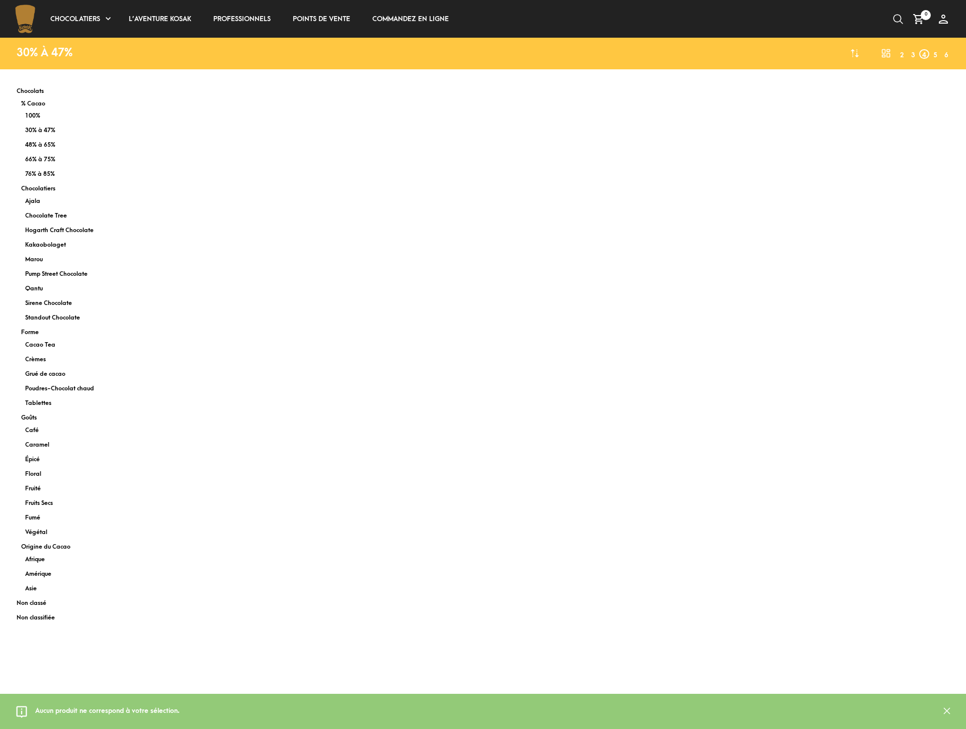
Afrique (35, 559)
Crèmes (35, 359)
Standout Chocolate (52, 318)
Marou (34, 259)
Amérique (38, 574)
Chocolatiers (75, 19)
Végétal (36, 532)
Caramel (37, 445)
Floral (33, 474)
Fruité (33, 488)
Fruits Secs (39, 503)
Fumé (32, 517)
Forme (30, 332)
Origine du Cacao (45, 547)
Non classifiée (36, 617)
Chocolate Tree (46, 216)
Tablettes (38, 403)
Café (32, 430)
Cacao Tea (40, 345)
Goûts (29, 417)
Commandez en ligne (410, 19)
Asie (31, 588)
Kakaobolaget (45, 245)
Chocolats (30, 91)
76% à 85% (40, 174)
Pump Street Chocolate (56, 274)
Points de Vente (321, 19)
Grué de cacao (45, 374)
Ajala (32, 201)
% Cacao (33, 103)
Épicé (32, 459)
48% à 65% (40, 145)
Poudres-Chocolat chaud (59, 388)
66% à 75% (40, 159)
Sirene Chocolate (48, 303)
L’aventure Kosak (160, 19)
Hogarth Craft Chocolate (59, 230)
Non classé (31, 603)
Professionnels (242, 19)
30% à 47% (40, 130)
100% (32, 116)
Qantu (34, 288)
